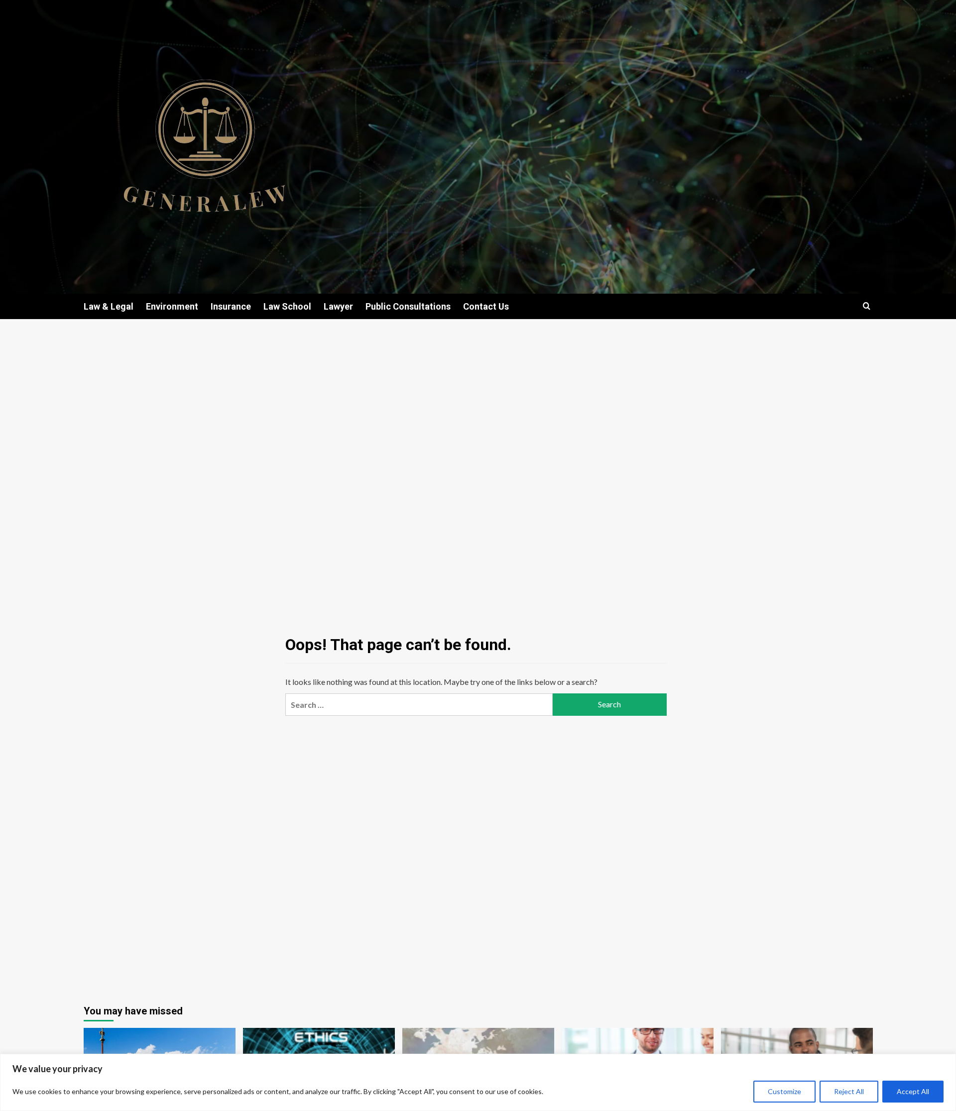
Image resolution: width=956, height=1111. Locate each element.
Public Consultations (408, 306)
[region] (478, 1082)
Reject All (849, 1091)
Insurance (231, 306)
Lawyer (338, 306)
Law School (287, 306)
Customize (784, 1091)
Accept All (913, 1091)
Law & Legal (108, 306)
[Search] (866, 306)
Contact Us (486, 306)
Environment (172, 306)
